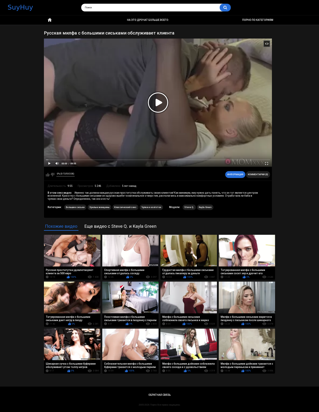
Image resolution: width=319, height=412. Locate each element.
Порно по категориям (257, 19)
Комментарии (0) (258, 174)
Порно (153, 405)
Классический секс (125, 207)
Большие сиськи (75, 207)
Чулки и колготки (151, 207)
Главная (49, 20)
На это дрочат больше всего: (148, 19)
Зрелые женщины (99, 207)
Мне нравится (48, 174)
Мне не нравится (52, 174)
